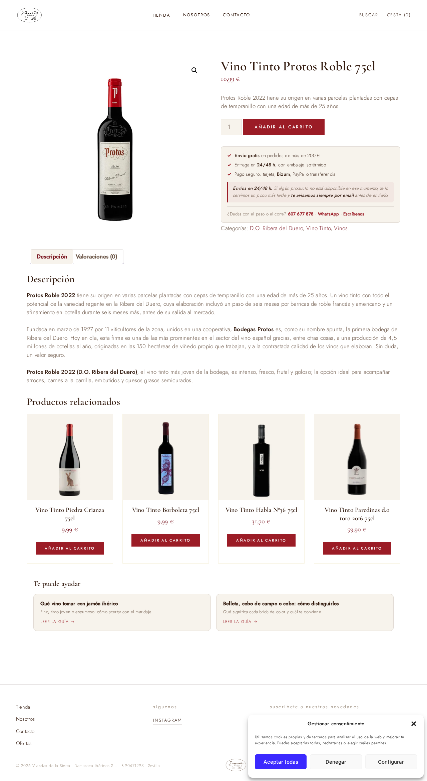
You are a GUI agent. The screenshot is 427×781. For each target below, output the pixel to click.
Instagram (167, 720)
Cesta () (399, 15)
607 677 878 (301, 214)
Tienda (161, 15)
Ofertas (23, 743)
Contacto (236, 15)
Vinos (341, 228)
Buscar (368, 15)
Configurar (391, 762)
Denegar (336, 762)
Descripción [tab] (52, 256)
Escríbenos (354, 214)
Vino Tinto (318, 228)
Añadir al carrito (284, 127)
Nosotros (196, 15)
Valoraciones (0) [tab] (96, 256)
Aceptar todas (281, 762)
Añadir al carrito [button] (70, 548)
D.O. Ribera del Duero (276, 228)
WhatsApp (328, 214)
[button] (413, 723)
